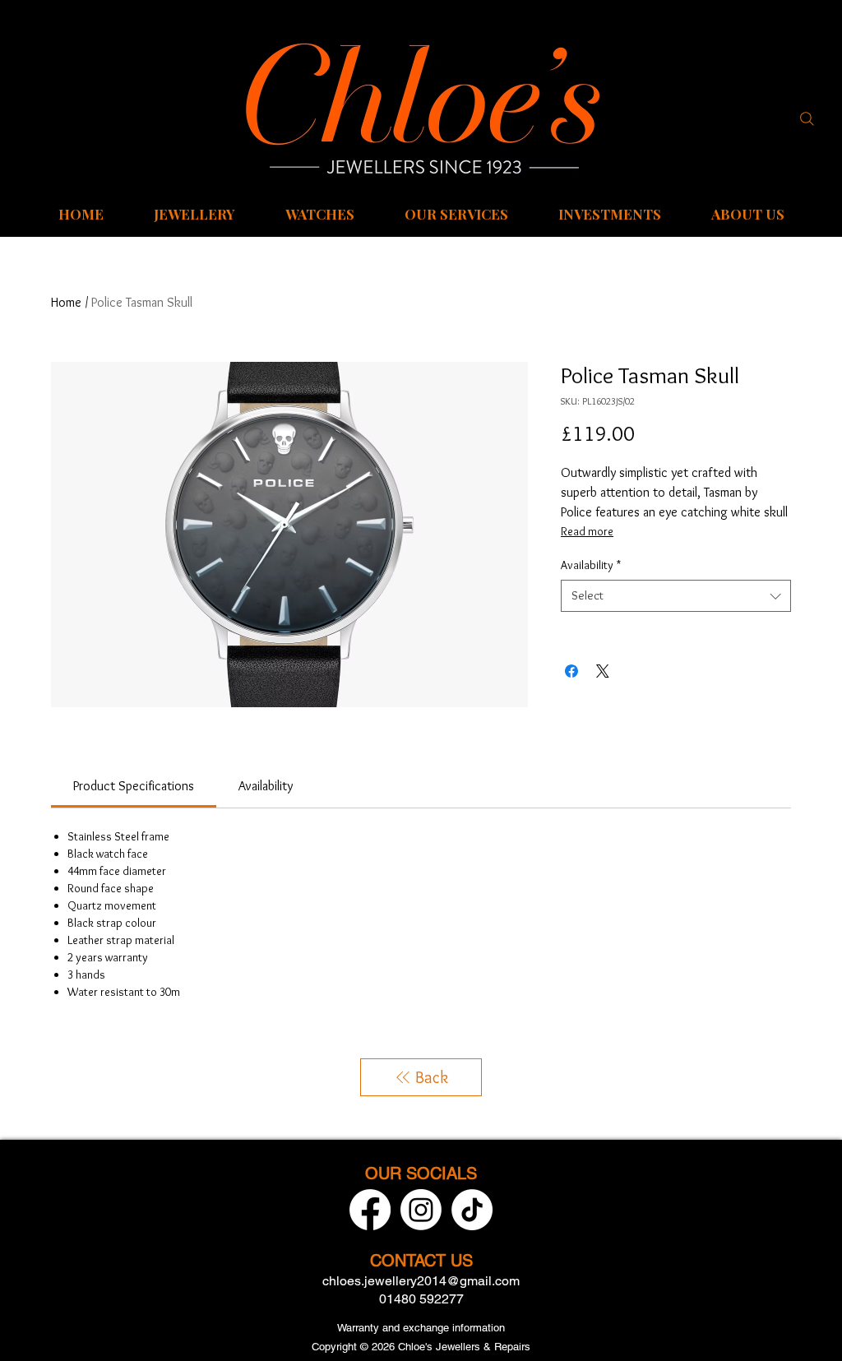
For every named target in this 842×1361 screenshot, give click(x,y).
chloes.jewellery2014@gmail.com (421, 1281)
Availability (591, 565)
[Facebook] (370, 1209)
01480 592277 (421, 1299)
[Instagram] (421, 1209)
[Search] (806, 118)
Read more (587, 531)
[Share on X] (603, 671)
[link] (133, 786)
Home (66, 302)
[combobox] (676, 596)
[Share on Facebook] (571, 671)
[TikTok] (472, 1209)
